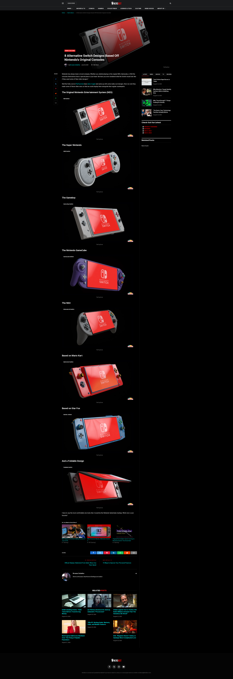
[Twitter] (56, 84)
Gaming (101, 8)
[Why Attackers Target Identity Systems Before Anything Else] (147, 91)
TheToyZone (80, 84)
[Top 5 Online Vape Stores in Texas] (147, 81)
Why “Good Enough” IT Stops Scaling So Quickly (162, 101)
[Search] (170, 3)
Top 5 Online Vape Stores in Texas (161, 80)
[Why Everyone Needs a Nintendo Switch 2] (99, 531)
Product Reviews (150, 127)
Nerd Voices (149, 8)
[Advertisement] (116, 36)
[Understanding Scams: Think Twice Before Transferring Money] (74, 600)
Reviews (169, 74)
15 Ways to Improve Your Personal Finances (117, 563)
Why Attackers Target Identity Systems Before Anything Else (162, 91)
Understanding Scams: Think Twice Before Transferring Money (72, 612)
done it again (91, 84)
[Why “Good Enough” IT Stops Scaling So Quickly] (147, 102)
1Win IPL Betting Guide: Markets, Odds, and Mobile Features (99, 623)
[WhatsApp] (56, 98)
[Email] (56, 103)
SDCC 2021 (148, 131)
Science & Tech (126, 8)
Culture (138, 8)
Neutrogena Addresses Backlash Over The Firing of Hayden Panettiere (73, 638)
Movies (158, 74)
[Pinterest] (56, 89)
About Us (160, 8)
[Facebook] (56, 79)
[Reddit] (56, 93)
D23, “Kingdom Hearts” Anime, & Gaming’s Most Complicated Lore (124, 637)
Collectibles (112, 8)
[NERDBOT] (116, 3)
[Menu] (63, 3)
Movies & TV (80, 8)
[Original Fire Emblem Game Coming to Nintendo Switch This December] (124, 531)
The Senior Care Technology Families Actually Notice (162, 111)
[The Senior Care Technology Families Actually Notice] (147, 112)
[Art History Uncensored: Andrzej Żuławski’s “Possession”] (99, 600)
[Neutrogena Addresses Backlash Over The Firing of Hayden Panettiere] (74, 626)
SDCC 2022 (148, 133)
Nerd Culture (70, 51)
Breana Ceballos (75, 65)
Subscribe (71, 3)
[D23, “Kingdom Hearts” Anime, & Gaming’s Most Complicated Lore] (125, 626)
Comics (91, 8)
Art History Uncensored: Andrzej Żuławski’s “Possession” (99, 611)
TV (163, 74)
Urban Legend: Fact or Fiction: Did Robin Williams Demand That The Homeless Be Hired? (125, 612)
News (69, 8)
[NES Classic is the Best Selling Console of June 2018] (73, 531)
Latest (145, 74)
